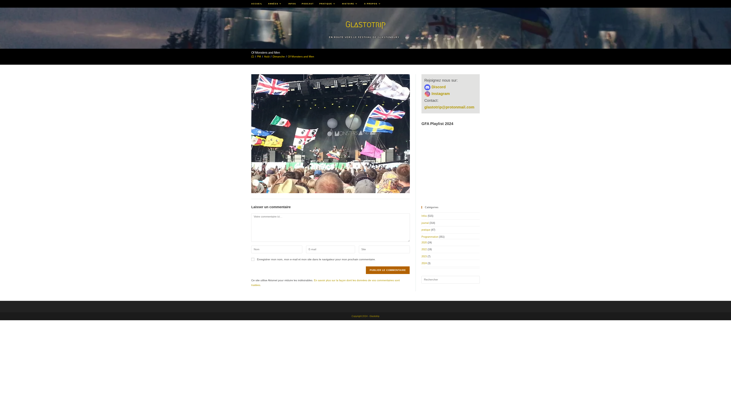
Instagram (440, 94)
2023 (424, 256)
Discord (438, 87)
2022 (424, 249)
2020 (424, 242)
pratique (425, 229)
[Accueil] (252, 56)
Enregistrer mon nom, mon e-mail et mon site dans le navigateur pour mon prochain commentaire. (316, 259)
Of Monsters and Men (301, 56)
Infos (424, 215)
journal (425, 222)
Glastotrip (365, 24)
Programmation (429, 236)
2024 (424, 263)
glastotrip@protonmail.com (449, 107)
